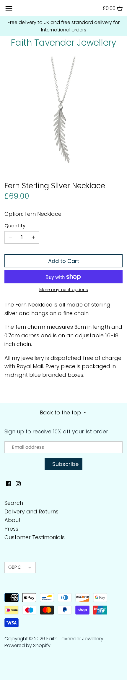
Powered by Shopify (27, 645)
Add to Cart (63, 261)
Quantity (14, 226)
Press (11, 528)
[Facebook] (8, 483)
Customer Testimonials (34, 537)
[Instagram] (18, 483)
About (12, 520)
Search (13, 503)
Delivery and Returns (31, 511)
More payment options (63, 290)
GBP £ (14, 567)
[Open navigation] (8, 8)
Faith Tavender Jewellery (63, 42)
